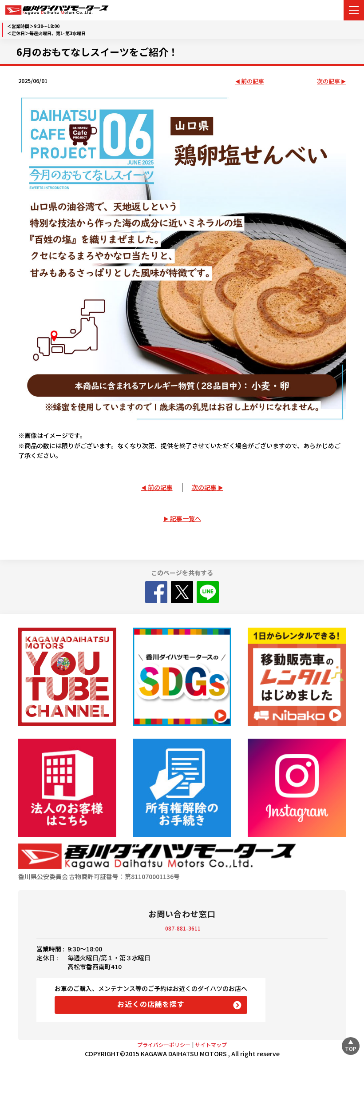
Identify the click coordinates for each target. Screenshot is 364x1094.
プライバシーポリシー (163, 1044)
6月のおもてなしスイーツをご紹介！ (97, 51)
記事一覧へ (185, 518)
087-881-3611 (183, 928)
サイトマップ (211, 1044)
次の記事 (328, 81)
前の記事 (252, 81)
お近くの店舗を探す (150, 1004)
